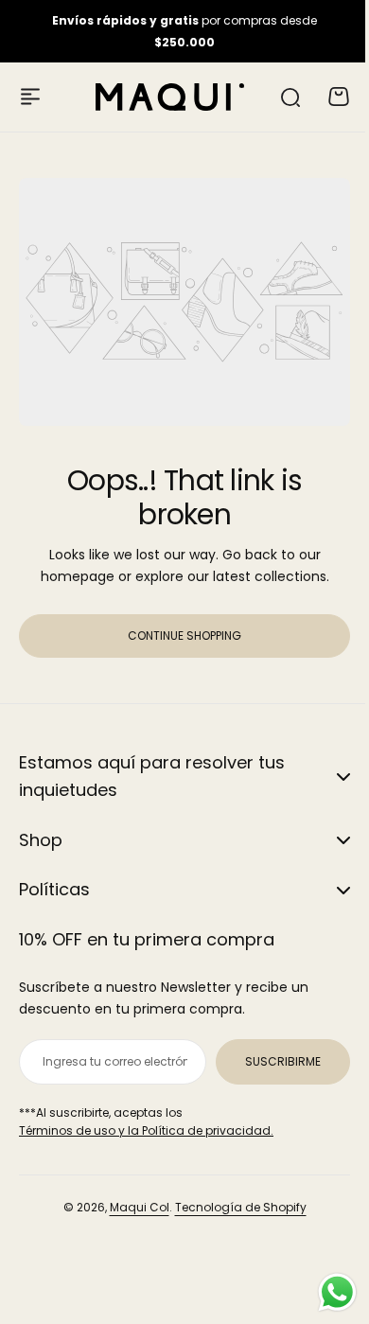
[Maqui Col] (170, 97)
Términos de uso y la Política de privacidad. (146, 1130)
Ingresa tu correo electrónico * (108, 1061)
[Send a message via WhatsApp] (323, 1292)
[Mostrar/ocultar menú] (30, 96)
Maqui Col (132, 1207)
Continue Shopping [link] (184, 635)
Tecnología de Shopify (233, 1207)
